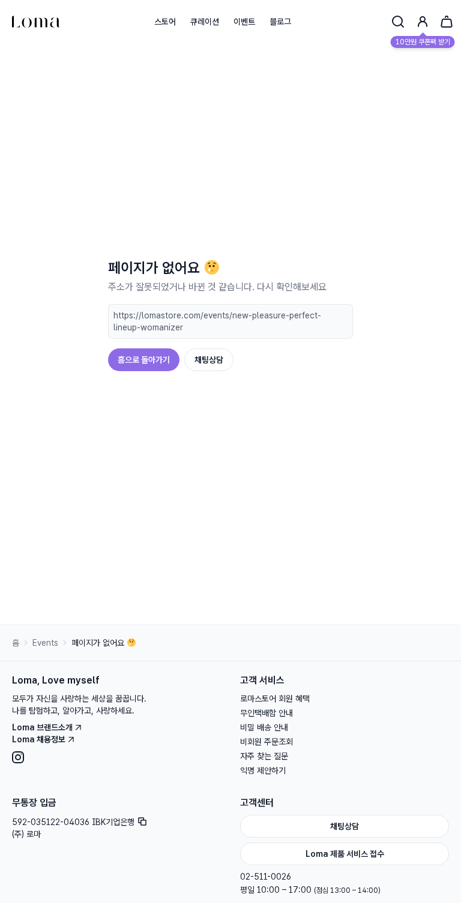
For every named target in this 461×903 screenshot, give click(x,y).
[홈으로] (36, 22)
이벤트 (244, 21)
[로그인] (423, 22)
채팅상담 (208, 360)
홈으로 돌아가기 (144, 360)
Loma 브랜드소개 (42, 727)
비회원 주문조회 (266, 742)
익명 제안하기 (263, 770)
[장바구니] (447, 22)
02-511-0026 (265, 876)
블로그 (280, 21)
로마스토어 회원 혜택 (275, 698)
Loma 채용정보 (38, 739)
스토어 (165, 21)
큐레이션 (204, 21)
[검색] (398, 22)
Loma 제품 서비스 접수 (345, 854)
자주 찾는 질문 (264, 756)
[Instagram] (116, 757)
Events (45, 643)
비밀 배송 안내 (264, 727)
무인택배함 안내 (266, 713)
